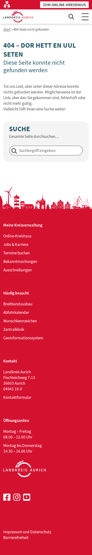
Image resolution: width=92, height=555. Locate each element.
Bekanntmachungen (20, 261)
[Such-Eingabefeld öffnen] (71, 16)
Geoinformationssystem (23, 338)
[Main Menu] (85, 16)
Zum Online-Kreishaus (64, 5)
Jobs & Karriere (15, 244)
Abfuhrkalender (16, 312)
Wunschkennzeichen (20, 321)
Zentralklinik (13, 329)
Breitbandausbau (17, 304)
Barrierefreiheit (16, 537)
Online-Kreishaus (17, 236)
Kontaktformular (17, 397)
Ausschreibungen (17, 270)
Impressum (12, 531)
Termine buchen (16, 253)
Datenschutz (40, 531)
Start (7, 29)
